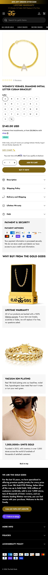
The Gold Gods (12, 569)
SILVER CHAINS (37, 27)
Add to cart (32, 162)
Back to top (24, 463)
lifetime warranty (11, 316)
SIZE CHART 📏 (8, 150)
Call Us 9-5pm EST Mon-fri (17, 509)
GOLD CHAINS (22, 27)
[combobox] (24, 20)
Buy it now (24, 170)
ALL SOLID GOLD (8, 27)
